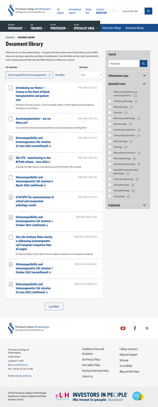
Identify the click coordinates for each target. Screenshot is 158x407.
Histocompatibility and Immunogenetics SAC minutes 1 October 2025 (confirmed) (34, 221)
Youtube (123, 328)
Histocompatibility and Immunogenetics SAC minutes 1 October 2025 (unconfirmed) (34, 268)
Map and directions (129, 371)
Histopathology (124, 190)
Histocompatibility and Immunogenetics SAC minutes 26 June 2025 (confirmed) (33, 288)
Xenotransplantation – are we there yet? (33, 120)
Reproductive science (126, 152)
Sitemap (124, 360)
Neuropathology (124, 158)
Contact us (87, 376)
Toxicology (121, 196)
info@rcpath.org (23, 375)
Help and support (128, 354)
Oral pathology (123, 184)
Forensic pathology (125, 179)
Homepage (10, 37)
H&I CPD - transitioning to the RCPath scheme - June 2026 (33, 160)
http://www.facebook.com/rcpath (135, 328)
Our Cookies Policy (91, 365)
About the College (111, 28)
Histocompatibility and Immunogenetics (125, 93)
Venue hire (88, 11)
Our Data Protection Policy (95, 370)
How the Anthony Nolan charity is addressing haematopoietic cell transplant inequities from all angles (34, 243)
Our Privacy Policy (91, 359)
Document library (135, 28)
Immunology (122, 123)
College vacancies (129, 349)
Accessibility (126, 365)
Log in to (101, 11)
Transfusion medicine (126, 129)
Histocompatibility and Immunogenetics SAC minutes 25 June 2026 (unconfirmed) (33, 142)
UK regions (60, 11)
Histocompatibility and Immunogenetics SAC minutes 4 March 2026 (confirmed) (34, 181)
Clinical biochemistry (126, 135)
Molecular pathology (126, 118)
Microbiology (122, 141)
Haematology (123, 106)
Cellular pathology (125, 101)
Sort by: (83, 67)
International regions (75, 11)
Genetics (120, 112)
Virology (120, 146)
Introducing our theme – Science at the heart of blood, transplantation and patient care (33, 93)
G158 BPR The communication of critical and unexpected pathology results (35, 201)
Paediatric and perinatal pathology (126, 171)
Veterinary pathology (126, 164)
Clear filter (60, 75)
